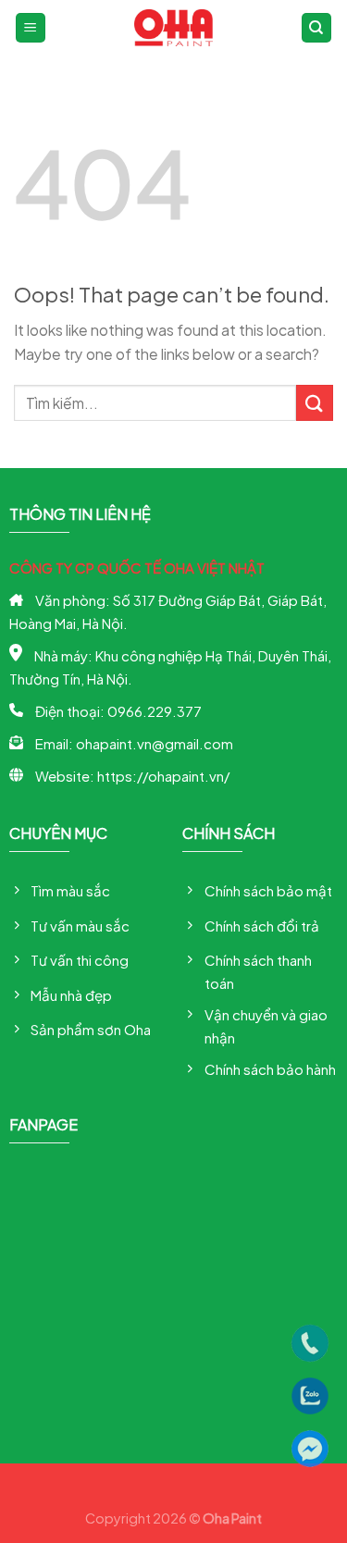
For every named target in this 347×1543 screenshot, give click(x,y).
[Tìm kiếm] (317, 28)
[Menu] (31, 28)
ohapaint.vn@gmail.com (154, 743)
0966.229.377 (154, 711)
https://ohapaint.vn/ (163, 775)
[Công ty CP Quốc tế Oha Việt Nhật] (173, 28)
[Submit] (314, 403)
